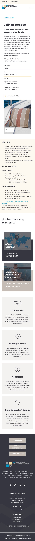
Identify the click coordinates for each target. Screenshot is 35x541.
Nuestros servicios (17, 493)
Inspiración (17, 507)
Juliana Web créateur (25, 538)
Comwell (14, 538)
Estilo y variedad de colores (17, 498)
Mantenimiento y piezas (17, 502)
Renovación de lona (17, 500)
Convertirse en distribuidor (17, 526)
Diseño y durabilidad (17, 519)
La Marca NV (18, 514)
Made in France (17, 521)
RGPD (28, 535)
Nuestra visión (18, 517)
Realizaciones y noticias (17, 509)
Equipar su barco (17, 496)
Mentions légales (20, 535)
